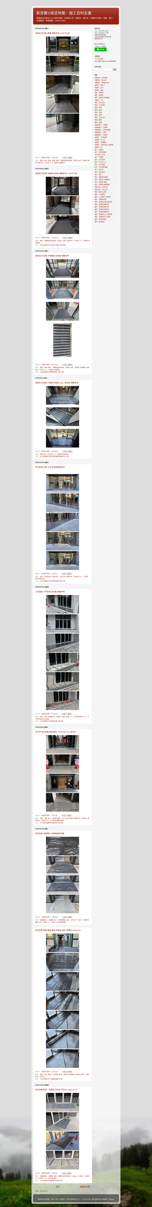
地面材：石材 (99, 87)
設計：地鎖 (42, 922)
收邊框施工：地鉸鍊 (46, 920)
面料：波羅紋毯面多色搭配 (103, 202)
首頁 (58, 1187)
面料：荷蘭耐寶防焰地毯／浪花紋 (67, 160)
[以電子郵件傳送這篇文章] (64, 158)
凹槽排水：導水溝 (100, 80)
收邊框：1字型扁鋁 (101, 137)
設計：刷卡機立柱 (46, 576)
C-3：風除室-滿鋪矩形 (57, 163)
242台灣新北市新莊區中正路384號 (51, 1180)
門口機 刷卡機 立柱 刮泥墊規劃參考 (50, 467)
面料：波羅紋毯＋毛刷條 (103, 217)
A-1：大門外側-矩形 (76, 716)
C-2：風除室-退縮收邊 (61, 454)
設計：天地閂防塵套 (101, 167)
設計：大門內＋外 (72, 920)
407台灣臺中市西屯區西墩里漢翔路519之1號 (54, 456)
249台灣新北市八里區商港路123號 (51, 1079)
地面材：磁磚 (99, 90)
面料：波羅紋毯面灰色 (102, 207)
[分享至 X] (67, 158)
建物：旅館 (98, 115)
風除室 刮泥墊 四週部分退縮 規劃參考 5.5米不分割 (56, 173)
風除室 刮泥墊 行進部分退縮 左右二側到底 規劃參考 (56, 383)
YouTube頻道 (99, 59)
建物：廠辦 (51, 160)
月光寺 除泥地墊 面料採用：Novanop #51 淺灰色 (55, 732)
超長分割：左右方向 (46, 454)
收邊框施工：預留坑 (54, 716)
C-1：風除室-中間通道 (52, 370)
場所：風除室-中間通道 (102, 97)
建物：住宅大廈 (100, 102)
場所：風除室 (99, 95)
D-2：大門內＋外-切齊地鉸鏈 (56, 922)
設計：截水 (98, 174)
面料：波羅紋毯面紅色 (102, 209)
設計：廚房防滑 (100, 172)
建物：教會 (98, 112)
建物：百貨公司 (100, 117)
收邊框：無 (98, 147)
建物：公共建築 (53, 1074)
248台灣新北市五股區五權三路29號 (51, 721)
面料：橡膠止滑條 (100, 192)
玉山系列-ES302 (100, 154)
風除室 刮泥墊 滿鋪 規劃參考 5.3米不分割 (52, 33)
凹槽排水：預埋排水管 (102, 82)
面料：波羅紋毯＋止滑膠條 (103, 214)
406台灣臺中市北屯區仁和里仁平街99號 (53, 245)
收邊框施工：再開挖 (46, 1176)
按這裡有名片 (99, 39)
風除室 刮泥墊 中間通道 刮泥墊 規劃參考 (52, 256)
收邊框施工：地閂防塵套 (103, 130)
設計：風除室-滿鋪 (101, 182)
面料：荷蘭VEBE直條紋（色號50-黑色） (72, 1074)
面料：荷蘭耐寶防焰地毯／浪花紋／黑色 (53, 240)
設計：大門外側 (100, 164)
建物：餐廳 (98, 122)
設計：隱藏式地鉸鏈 (101, 177)
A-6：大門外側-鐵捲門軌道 (55, 820)
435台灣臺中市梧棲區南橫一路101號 (52, 372)
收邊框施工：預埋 (100, 132)
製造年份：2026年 (44, 163)
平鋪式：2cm (99, 100)
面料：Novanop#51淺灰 (65, 818)
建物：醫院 (98, 120)
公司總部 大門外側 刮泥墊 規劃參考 (50, 592)
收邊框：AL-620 (100, 140)
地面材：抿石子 (100, 85)
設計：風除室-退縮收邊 (102, 184)
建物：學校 (98, 107)
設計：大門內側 (100, 159)
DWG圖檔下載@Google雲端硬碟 (105, 61)
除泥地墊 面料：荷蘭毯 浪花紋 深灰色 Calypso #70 (56, 1090)
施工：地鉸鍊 (52, 818)
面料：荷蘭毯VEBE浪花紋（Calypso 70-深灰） (69, 1176)
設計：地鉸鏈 (99, 157)
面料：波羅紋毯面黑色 (102, 212)
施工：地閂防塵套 (59, 920)
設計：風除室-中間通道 (78, 367)
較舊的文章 (85, 1187)
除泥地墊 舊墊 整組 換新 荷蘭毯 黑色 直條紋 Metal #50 (58, 930)
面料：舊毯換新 (100, 222)
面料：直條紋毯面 (100, 219)
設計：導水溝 (99, 169)
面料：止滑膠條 (100, 194)
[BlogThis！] (66, 158)
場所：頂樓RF (99, 92)
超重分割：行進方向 (72, 576)
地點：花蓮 (43, 818)
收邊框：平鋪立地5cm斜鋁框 (104, 145)
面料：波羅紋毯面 (100, 199)
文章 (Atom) (44, 1191)
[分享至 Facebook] (69, 158)
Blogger (111, 1199)
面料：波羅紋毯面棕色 (102, 204)
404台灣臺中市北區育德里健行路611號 (52, 581)
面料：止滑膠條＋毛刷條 (103, 197)
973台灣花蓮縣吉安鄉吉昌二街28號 (51, 823)
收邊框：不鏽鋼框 (100, 142)
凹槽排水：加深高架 (101, 78)
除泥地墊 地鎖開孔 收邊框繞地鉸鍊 (49, 833)
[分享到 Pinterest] (71, 158)
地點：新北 (43, 160)
